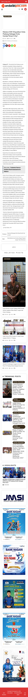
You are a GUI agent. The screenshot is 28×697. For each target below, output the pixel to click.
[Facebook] (4, 45)
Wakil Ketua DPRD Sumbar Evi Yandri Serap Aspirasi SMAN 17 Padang (19, 406)
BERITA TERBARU (7, 16)
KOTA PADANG (14, 40)
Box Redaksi (25, 9)
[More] (14, 45)
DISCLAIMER (10, 693)
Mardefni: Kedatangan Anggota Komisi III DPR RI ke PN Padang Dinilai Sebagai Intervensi (19, 419)
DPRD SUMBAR (7, 320)
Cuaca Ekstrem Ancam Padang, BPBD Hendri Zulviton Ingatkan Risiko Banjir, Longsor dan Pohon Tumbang (13, 310)
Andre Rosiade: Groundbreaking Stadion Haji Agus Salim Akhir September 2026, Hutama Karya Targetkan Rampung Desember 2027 (18, 451)
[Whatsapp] (12, 45)
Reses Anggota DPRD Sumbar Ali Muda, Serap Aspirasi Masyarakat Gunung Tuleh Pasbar (19, 434)
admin (5, 38)
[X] (7, 45)
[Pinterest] (9, 45)
